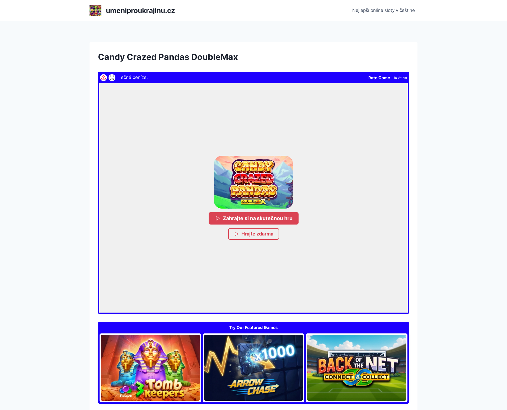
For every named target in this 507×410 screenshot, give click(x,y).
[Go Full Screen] (112, 77)
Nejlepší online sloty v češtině (383, 10)
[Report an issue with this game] (103, 77)
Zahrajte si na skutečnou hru (257, 218)
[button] (253, 182)
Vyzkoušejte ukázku (150, 367)
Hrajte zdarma (257, 234)
